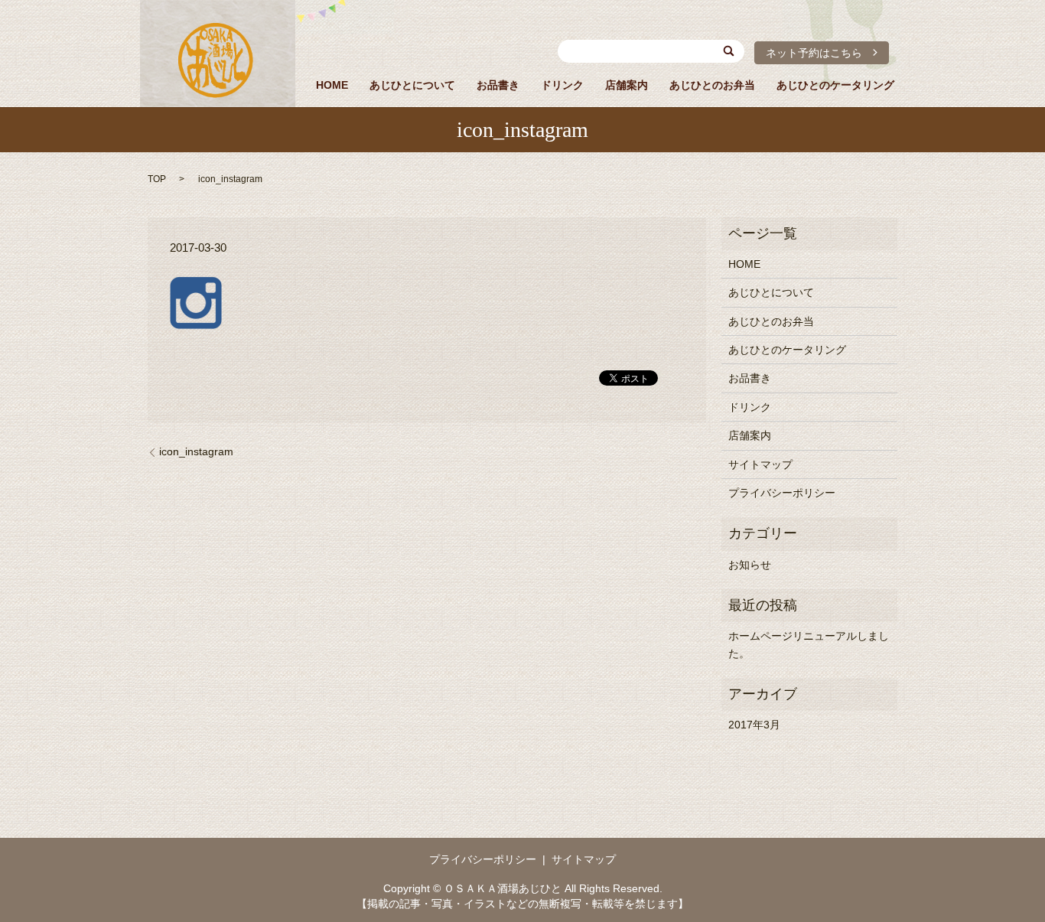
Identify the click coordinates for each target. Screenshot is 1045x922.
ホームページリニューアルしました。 (808, 644)
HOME (332, 85)
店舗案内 (626, 85)
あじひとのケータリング (835, 85)
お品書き (498, 85)
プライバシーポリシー (781, 493)
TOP (157, 179)
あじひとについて (412, 85)
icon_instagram (196, 451)
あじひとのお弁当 (712, 85)
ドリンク (562, 85)
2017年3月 (754, 724)
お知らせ (749, 565)
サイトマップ (760, 464)
